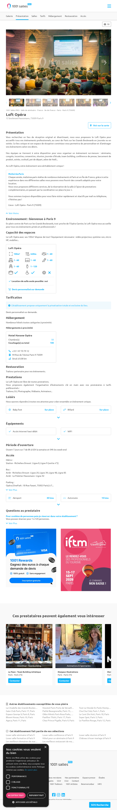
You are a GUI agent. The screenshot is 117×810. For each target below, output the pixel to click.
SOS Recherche (99, 804)
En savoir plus (31, 770)
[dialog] (26, 775)
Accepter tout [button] (16, 795)
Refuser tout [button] (36, 795)
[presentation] (12, 62)
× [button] (45, 747)
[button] (26, 802)
